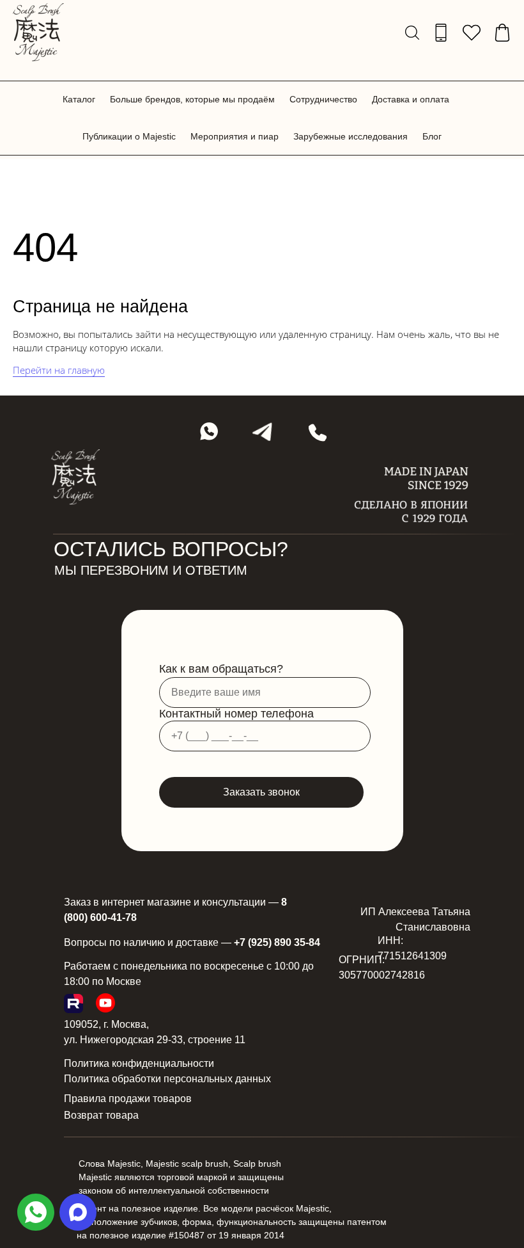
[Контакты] (441, 33)
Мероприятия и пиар (234, 136)
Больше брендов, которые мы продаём (192, 99)
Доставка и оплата (410, 99)
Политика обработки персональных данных (167, 1078)
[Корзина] (502, 33)
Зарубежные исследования (350, 136)
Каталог (79, 99)
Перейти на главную (59, 370)
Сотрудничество (323, 99)
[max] (77, 1212)
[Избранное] (472, 33)
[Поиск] (412, 32)
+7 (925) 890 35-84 (277, 942)
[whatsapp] (35, 1212)
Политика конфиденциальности (139, 1063)
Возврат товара (101, 1115)
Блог (432, 136)
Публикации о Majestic (129, 136)
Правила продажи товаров (128, 1098)
